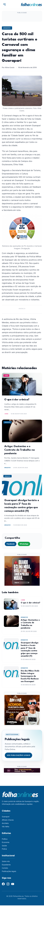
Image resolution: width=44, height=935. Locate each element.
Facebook (11, 544)
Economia (5, 842)
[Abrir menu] (4, 4)
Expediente (6, 865)
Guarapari (5, 817)
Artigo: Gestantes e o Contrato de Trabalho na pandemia (19, 450)
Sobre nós (6, 861)
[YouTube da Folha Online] (12, 884)
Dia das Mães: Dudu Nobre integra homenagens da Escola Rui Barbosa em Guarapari (30, 676)
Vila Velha (5, 827)
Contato (5, 868)
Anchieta (5, 823)
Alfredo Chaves (8, 820)
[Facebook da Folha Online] (3, 884)
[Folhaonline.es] (31, 4)
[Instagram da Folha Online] (8, 884)
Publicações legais (9, 871)
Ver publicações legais (18, 755)
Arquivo (7, 28)
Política (4, 839)
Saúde (4, 846)
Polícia (4, 849)
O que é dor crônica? (16, 399)
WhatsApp (24, 544)
